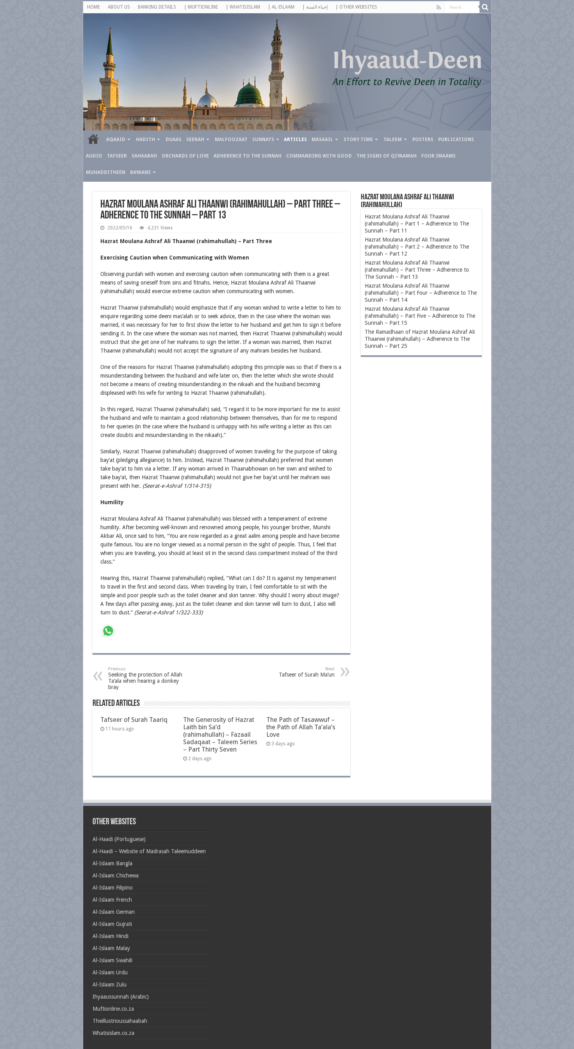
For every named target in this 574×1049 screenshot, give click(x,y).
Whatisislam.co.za (113, 1033)
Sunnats (263, 139)
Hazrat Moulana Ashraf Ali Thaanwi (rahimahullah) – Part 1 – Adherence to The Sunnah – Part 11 (417, 223)
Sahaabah (144, 156)
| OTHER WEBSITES (356, 7)
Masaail (322, 139)
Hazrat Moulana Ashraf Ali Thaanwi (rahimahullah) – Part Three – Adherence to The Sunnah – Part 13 (417, 270)
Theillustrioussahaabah (120, 1021)
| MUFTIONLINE (201, 7)
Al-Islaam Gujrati (112, 924)
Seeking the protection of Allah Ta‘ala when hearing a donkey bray (145, 678)
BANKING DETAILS (157, 7)
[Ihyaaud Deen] (287, 72)
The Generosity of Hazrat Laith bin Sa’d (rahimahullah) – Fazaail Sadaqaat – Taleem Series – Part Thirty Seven (220, 734)
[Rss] (439, 7)
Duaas (174, 139)
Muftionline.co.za (113, 1009)
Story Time (358, 139)
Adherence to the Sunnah (248, 156)
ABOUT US (119, 7)
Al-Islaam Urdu (110, 972)
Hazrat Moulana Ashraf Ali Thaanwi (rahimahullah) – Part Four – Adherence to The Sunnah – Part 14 (421, 293)
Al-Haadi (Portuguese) (119, 839)
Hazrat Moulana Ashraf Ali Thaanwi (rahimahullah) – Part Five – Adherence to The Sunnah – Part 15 (420, 316)
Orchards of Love (185, 156)
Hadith (145, 139)
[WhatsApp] (108, 632)
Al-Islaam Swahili (112, 960)
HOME (93, 7)
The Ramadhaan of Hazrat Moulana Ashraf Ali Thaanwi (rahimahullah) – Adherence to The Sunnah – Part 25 (420, 339)
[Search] (485, 7)
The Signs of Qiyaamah (387, 156)
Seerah (195, 139)
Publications (456, 139)
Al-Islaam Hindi (110, 936)
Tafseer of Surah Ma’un (307, 672)
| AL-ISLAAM (281, 7)
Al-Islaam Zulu (110, 984)
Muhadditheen (105, 172)
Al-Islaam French (112, 900)
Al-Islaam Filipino (113, 887)
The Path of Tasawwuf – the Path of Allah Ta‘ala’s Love (300, 727)
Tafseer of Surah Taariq (134, 719)
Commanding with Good (319, 156)
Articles (295, 139)
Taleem (392, 139)
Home (93, 139)
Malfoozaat (231, 139)
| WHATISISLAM (243, 7)
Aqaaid (115, 139)
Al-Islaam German (114, 912)
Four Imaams (438, 156)
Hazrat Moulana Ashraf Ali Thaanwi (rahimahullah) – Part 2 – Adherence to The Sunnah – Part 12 (417, 246)
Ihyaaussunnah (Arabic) (121, 997)
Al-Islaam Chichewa (116, 875)
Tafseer (117, 156)
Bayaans (140, 172)
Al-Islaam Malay (111, 948)
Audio (94, 156)
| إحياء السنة (315, 7)
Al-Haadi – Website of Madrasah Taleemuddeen (149, 851)
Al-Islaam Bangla (112, 863)
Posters (422, 139)
